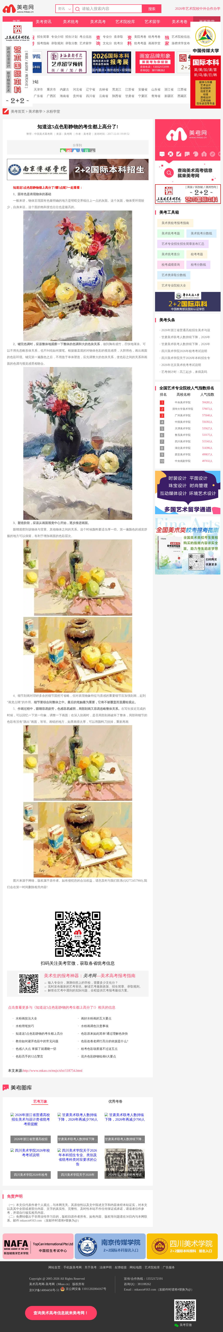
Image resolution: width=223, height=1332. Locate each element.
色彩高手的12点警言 (29, 1056)
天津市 (38, 89)
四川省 (90, 96)
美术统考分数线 (201, 233)
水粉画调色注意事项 (94, 1026)
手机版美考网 (72, 1267)
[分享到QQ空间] (75, 150)
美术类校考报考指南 (175, 223)
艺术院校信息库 (182, 36)
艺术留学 (152, 22)
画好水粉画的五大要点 (96, 1018)
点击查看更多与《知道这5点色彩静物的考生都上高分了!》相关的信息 (61, 1007)
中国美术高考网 (43, 133)
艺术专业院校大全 (174, 285)
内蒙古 (64, 89)
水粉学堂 (53, 111)
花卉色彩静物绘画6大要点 (98, 1056)
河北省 (77, 89)
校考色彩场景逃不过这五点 (99, 1048)
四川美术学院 (183, 441)
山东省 (155, 89)
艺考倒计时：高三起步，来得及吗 (184, 372)
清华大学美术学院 (182, 408)
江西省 (182, 89)
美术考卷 (180, 22)
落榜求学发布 (181, 43)
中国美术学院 (183, 421)
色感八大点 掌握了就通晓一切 (36, 1048)
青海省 (155, 96)
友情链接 (121, 1267)
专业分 (107, 36)
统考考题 (140, 43)
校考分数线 (198, 264)
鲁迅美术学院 (183, 434)
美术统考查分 (171, 254)
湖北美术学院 (183, 447)
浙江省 (169, 89)
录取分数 (71, 43)
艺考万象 (40, 1101)
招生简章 (43, 36)
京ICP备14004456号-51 (44, 1290)
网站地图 (136, 1267)
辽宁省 (90, 89)
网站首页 (54, 1267)
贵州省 (77, 96)
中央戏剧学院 (183, 461)
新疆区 (169, 96)
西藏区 (182, 96)
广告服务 (169, 1267)
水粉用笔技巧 (25, 1026)
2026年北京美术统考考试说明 (181, 365)
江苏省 (129, 89)
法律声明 (106, 1267)
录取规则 (57, 43)
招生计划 (71, 36)
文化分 (107, 43)
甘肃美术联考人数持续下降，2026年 (185, 337)
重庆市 (51, 89)
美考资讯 (43, 22)
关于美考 (90, 1267)
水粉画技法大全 (26, 1018)
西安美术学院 (183, 454)
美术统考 (71, 22)
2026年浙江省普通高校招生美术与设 (185, 330)
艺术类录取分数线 (174, 275)
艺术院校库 (125, 22)
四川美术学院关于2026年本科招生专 (185, 358)
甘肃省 (129, 96)
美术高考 (98, 22)
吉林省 (103, 89)
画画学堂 (154, 43)
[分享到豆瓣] (87, 150)
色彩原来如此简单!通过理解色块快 (104, 1033)
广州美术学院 (183, 415)
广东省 (38, 96)
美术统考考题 (171, 233)
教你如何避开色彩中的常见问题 (37, 1041)
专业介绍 (57, 36)
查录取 (118, 36)
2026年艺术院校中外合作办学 (197, 8)
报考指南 (43, 43)
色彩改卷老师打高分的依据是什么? (104, 1041)
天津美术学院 (183, 428)
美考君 (87, 133)
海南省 (64, 96)
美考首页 (18, 111)
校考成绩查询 (171, 264)
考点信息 (85, 36)
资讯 (61, 8)
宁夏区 (142, 96)
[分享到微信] (63, 150)
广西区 (51, 96)
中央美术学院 (183, 402)
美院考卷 (140, 36)
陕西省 (116, 96)
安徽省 (142, 89)
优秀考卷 (115, 1101)
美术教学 (35, 111)
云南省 (103, 96)
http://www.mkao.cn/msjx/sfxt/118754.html (52, 1070)
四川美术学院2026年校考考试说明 (184, 351)
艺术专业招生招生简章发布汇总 (183, 243)
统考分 (118, 43)
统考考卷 (154, 36)
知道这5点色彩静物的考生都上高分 (39, 1033)
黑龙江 (116, 89)
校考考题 (197, 254)
